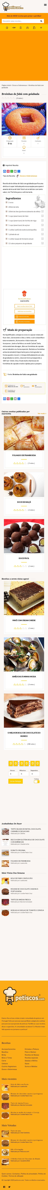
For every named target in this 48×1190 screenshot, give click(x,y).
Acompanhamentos (8, 1049)
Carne (4, 1060)
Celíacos (5, 1063)
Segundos (34, 770)
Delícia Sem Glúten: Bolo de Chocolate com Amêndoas (28, 841)
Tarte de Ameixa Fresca (21, 900)
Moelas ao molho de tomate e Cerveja (27, 910)
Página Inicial (6, 85)
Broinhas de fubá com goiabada (25, 374)
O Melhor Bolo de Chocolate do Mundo (24, 734)
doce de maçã (24, 502)
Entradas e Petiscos (32, 1049)
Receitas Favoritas (24, 321)
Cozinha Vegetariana (9, 1066)
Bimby (4, 1055)
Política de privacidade (29, 1174)
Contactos (16, 1174)
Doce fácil (24, 558)
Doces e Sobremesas (19, 85)
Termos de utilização (16, 1176)
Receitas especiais (31, 1058)
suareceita (24, 301)
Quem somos (6, 1174)
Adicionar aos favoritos (24, 311)
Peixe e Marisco (30, 1052)
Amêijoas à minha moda (24, 676)
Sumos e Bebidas (31, 1066)
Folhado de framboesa (24, 455)
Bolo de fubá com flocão (22, 878)
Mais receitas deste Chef (24, 306)
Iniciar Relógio (15, 781)
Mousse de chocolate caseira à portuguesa (24, 890)
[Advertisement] (24, 56)
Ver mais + (42, 413)
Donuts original (18, 850)
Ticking (36, 779)
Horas (12, 770)
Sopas (27, 1063)
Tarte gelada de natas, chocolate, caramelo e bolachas (26, 830)
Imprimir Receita (11, 165)
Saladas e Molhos (31, 1060)
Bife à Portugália (17, 1149)
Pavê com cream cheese (24, 620)
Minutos (23, 770)
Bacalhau (5, 1052)
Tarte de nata (16, 1131)
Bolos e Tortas (7, 1058)
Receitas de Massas (32, 1055)
